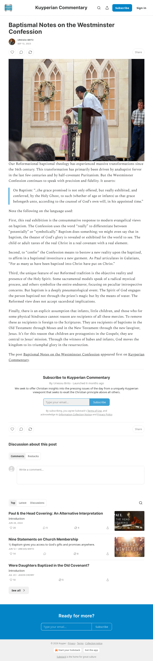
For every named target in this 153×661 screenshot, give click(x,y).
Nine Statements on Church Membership (43, 539)
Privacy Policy (104, 414)
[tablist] (25, 456)
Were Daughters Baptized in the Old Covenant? (49, 565)
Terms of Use (94, 410)
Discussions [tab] (37, 503)
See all (16, 590)
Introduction (17, 518)
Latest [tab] (22, 503)
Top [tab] (13, 503)
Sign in (141, 8)
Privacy (71, 643)
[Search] (99, 8)
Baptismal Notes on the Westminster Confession (61, 354)
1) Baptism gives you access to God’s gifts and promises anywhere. (52, 544)
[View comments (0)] (21, 52)
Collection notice (93, 643)
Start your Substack (69, 650)
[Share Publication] (107, 8)
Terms (80, 643)
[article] (76, 521)
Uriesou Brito (26, 40)
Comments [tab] (17, 456)
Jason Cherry (26, 575)
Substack (61, 656)
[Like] (12, 52)
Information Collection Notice (75, 414)
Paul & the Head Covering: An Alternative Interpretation (56, 513)
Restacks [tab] (33, 456)
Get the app (91, 650)
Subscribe (122, 8)
